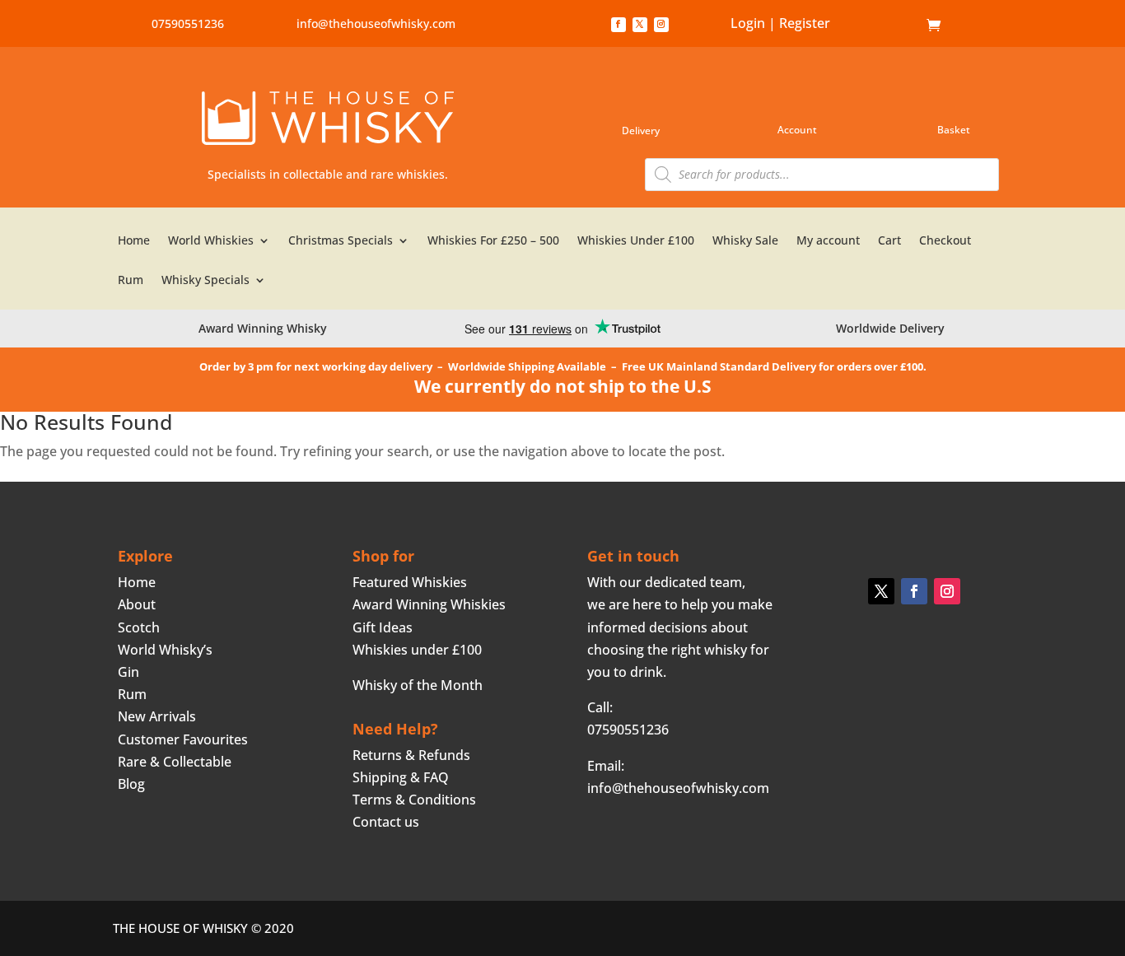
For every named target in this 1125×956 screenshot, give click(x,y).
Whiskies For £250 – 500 (493, 241)
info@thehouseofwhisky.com (375, 23)
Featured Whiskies (409, 582)
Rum (130, 280)
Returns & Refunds (411, 755)
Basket (953, 130)
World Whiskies (211, 241)
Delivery (641, 131)
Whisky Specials (205, 280)
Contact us (385, 822)
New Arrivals (157, 716)
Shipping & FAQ (400, 777)
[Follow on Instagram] (661, 24)
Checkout (945, 241)
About (137, 604)
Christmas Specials (340, 241)
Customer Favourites (183, 739)
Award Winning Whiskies (429, 604)
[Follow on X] (640, 24)
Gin (128, 672)
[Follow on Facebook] (618, 24)
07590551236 (188, 23)
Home (901, 25)
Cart (889, 241)
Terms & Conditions (414, 799)
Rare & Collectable (174, 762)
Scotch (139, 627)
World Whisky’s (165, 650)
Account (797, 130)
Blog (131, 784)
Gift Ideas (382, 627)
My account (828, 241)
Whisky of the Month (417, 685)
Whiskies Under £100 (635, 241)
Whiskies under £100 (417, 650)
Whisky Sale (745, 241)
